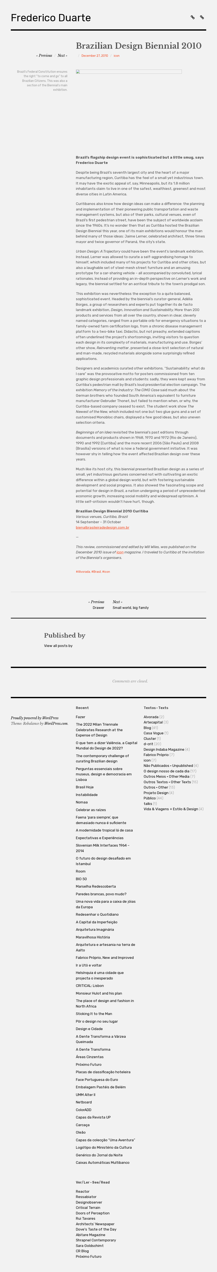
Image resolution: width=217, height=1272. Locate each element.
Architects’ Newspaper (95, 1224)
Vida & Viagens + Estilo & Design (171, 809)
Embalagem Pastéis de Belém (101, 1087)
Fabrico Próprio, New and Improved (105, 957)
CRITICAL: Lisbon (90, 985)
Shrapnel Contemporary (96, 1240)
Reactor (82, 1191)
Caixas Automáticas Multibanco (102, 1162)
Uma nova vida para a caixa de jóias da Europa (106, 904)
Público (150, 798)
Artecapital (153, 722)
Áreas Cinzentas (90, 1057)
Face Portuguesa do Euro (97, 1079)
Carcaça (83, 1125)
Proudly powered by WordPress (34, 718)
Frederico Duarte (51, 18)
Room (81, 871)
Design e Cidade (89, 1029)
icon (117, 56)
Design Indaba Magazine (164, 749)
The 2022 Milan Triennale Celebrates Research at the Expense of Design (99, 729)
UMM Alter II (85, 1095)
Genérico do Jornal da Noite (99, 1155)
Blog (147, 728)
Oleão (81, 1132)
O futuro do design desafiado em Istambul (103, 861)
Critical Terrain (88, 1207)
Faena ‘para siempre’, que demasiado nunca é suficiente (101, 820)
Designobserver (89, 1202)
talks (148, 804)
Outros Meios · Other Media (166, 776)
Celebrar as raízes (91, 810)
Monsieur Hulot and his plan (99, 993)
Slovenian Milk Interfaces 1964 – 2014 (102, 848)
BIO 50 (81, 879)
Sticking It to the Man (94, 1014)
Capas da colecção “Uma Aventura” (105, 1140)
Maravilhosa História (93, 937)
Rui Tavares (85, 1218)
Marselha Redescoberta (96, 886)
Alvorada (84, 572)
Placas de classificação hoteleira (103, 1072)
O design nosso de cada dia (166, 771)
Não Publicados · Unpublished (168, 765)
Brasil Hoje (85, 787)
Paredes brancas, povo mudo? (101, 894)
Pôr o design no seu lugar (97, 1021)
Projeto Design (156, 793)
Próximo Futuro (89, 1064)
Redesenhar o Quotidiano (97, 914)
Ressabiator (86, 1197)
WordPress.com (56, 723)
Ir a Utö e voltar (89, 965)
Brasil (97, 572)
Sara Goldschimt (90, 1246)
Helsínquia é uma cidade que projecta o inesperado (100, 975)
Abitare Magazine (90, 1235)
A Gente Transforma (93, 1049)
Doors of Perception (93, 1213)
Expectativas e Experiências (100, 838)
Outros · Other (156, 787)
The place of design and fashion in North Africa (105, 1003)
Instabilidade (87, 795)
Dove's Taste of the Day (96, 1229)
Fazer (80, 717)
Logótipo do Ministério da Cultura (104, 1147)
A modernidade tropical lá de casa (104, 830)
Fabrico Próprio (156, 755)
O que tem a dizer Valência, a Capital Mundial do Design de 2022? (106, 745)
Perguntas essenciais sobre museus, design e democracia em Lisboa (104, 774)
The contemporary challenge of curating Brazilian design (102, 758)
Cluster (150, 738)
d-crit (148, 744)
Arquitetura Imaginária (95, 929)
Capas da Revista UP (93, 1117)
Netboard (84, 1102)
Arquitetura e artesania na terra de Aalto (105, 947)
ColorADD (83, 1110)
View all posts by (58, 646)
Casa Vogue (154, 733)
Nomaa (82, 802)
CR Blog (82, 1251)
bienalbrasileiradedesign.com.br (102, 527)
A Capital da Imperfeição (96, 922)
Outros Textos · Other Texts (167, 782)
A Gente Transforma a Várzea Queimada (101, 1039)
